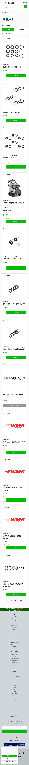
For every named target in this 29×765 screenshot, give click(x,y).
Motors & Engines (14, 664)
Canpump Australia (14, 644)
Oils (14, 667)
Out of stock (14, 406)
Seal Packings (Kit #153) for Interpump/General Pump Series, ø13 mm (13, 258)
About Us (14, 631)
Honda (14, 691)
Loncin (14, 689)
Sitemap (14, 646)
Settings (9, 755)
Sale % (14, 671)
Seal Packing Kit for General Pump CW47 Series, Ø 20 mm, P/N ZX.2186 (12, 66)
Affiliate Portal (14, 640)
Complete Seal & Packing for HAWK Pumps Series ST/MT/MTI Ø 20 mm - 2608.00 (13, 489)
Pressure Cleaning (14, 654)
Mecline (14, 698)
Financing (14, 627)
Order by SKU (14, 629)
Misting (14, 656)
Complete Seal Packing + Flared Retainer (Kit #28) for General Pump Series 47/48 (13, 394)
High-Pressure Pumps (14, 660)
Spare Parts (14, 669)
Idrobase (14, 685)
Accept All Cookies (9, 761)
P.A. (14, 683)
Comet (14, 695)
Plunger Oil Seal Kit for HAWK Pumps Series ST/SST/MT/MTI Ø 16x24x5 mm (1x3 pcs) (13, 537)
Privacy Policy (14, 635)
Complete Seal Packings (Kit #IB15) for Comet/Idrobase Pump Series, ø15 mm (14, 348)
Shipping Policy (14, 620)
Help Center (14, 616)
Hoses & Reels (14, 662)
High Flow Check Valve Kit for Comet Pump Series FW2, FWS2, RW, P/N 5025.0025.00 (13, 584)
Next (21, 600)
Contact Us (14, 618)
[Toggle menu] (2, 2)
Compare (21, 29)
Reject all (9, 758)
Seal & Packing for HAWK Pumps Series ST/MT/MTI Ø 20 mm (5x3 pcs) (14, 441)
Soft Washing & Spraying (14, 658)
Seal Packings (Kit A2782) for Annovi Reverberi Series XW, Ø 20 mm (13, 111)
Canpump (14, 678)
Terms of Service (14, 638)
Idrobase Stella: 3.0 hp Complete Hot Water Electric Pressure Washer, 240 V (13, 203)
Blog (14, 633)
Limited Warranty (14, 625)
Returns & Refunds (14, 623)
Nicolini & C (14, 693)
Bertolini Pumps (14, 681)
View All (14, 700)
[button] (8, 29)
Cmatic (14, 687)
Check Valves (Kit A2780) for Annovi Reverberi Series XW (13, 156)
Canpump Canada (14, 642)
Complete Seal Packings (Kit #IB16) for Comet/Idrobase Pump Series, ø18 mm (14, 304)
